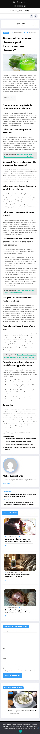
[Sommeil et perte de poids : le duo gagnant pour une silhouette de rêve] (20, 597)
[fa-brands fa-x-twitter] (18, 6)
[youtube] (24, 6)
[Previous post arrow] (35, 494)
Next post (6, 500)
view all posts (7, 483)
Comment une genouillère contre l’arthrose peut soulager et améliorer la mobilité (20, 495)
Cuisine (34, 693)
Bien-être (6, 32)
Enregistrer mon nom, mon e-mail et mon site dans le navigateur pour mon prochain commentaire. (19, 671)
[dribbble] (20, 6)
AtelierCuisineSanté (19, 10)
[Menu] (3, 16)
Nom (4, 648)
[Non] (38, 728)
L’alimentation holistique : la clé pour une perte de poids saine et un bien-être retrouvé (17, 540)
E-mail (4, 658)
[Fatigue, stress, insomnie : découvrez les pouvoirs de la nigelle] (20, 562)
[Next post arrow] (35, 503)
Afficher (12, 97)
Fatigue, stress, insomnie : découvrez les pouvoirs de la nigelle (17, 576)
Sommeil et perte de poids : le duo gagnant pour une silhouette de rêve (17, 611)
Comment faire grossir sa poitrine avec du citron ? (19, 444)
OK (20, 731)
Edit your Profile (28, 479)
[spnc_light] (36, 16)
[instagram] (22, 6)
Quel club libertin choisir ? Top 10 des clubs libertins (20, 438)
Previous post (7, 491)
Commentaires (6, 631)
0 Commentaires (32, 32)
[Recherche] (31, 16)
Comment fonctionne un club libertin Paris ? (18, 441)
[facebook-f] (15, 6)
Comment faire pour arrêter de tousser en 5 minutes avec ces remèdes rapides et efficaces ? (19, 504)
